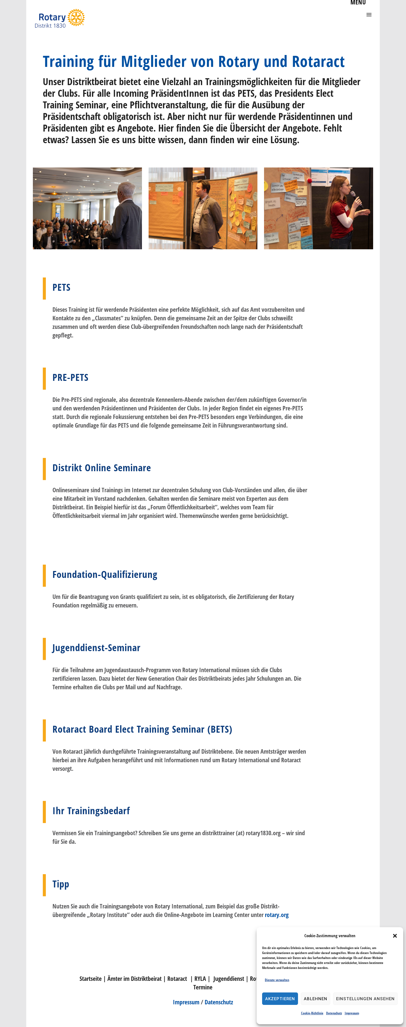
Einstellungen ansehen (365, 998)
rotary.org (277, 914)
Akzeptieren (280, 998)
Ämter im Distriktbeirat (134, 978)
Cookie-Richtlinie (312, 1013)
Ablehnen (315, 998)
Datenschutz (334, 1013)
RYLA (199, 978)
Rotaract (177, 978)
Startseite (91, 978)
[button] (395, 936)
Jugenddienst (228, 978)
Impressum (352, 1013)
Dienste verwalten (277, 980)
